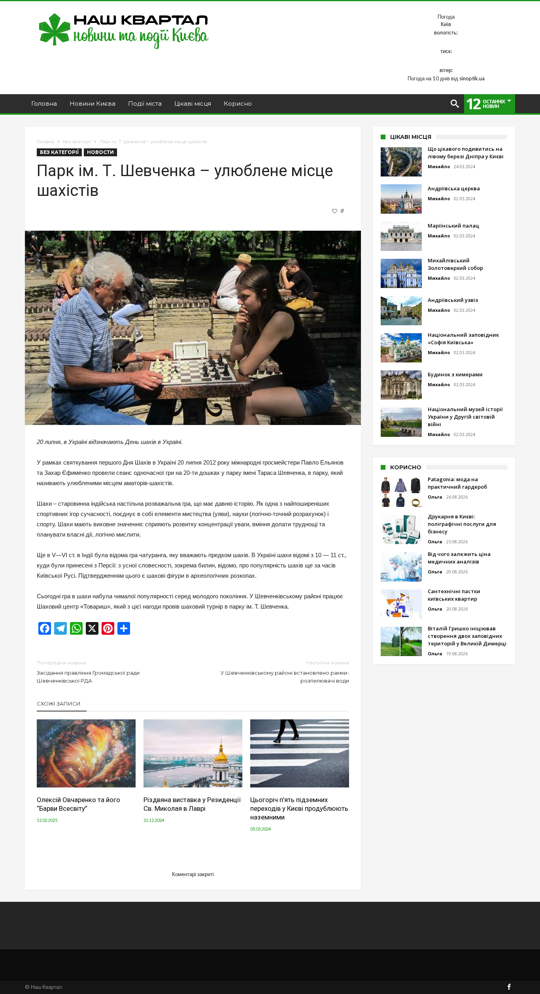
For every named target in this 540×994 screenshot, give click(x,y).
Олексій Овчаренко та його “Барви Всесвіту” (78, 804)
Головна (45, 141)
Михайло (439, 166)
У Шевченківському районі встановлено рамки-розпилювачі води (285, 672)
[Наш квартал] (124, 13)
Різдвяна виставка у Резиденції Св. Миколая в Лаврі (192, 804)
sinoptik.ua (472, 78)
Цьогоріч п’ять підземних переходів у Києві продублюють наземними (299, 808)
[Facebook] (508, 987)
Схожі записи (59, 703)
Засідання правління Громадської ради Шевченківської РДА (88, 672)
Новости (100, 152)
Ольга (435, 497)
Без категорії (77, 141)
